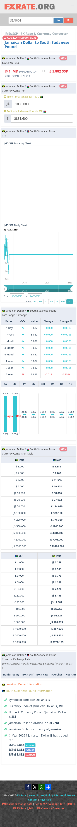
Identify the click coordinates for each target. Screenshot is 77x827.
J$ (8, 104)
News (31, 795)
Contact (32, 799)
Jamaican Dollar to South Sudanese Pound (37, 44)
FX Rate (21, 795)
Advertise (45, 799)
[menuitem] (38, 288)
